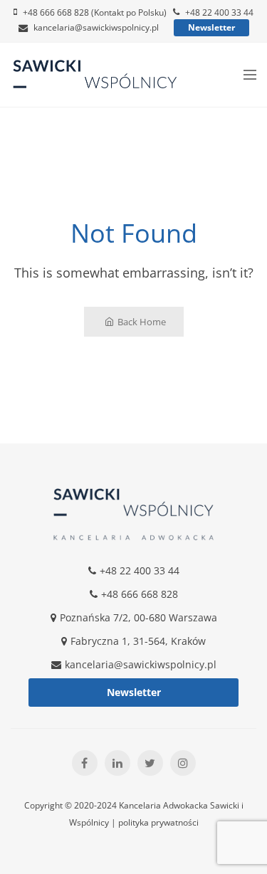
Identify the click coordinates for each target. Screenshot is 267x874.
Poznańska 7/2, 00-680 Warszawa (138, 617)
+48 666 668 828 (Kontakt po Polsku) (95, 12)
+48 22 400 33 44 (219, 12)
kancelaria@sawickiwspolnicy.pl (96, 27)
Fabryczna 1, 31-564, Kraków (138, 641)
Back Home (141, 321)
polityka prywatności (158, 822)
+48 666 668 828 (139, 594)
